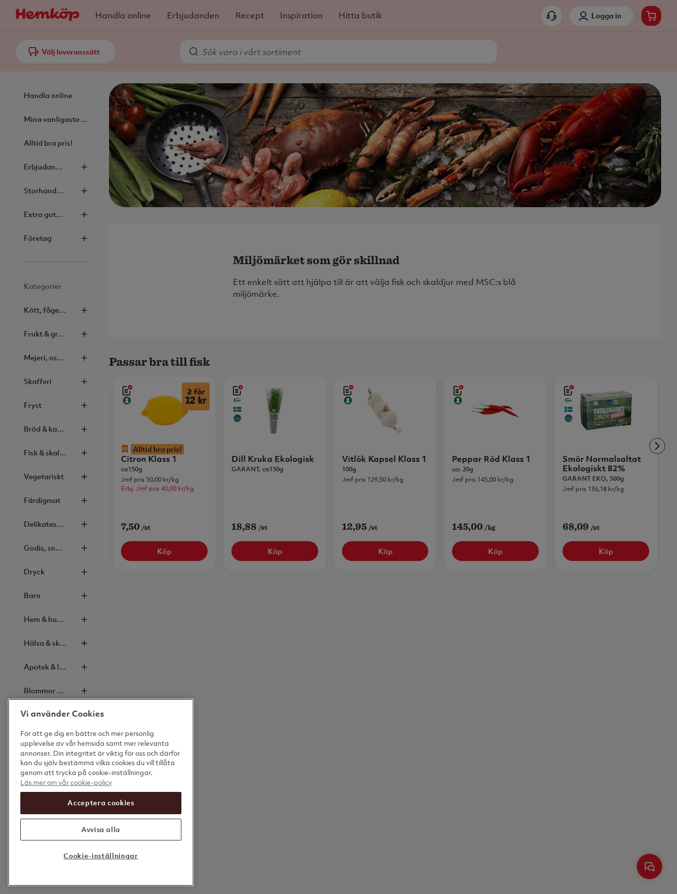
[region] (101, 792)
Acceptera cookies (100, 802)
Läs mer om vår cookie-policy (66, 781)
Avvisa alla (100, 829)
